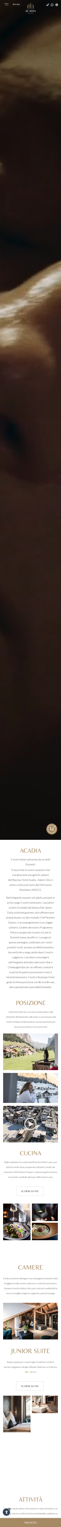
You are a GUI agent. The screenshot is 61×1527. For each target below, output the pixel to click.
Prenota (30, 1522)
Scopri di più (30, 1191)
